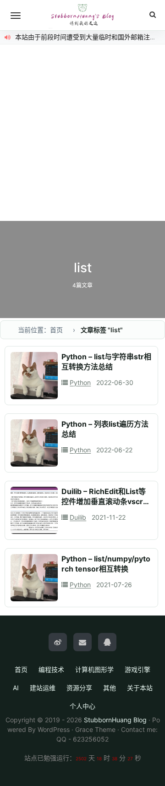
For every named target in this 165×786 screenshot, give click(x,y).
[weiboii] (58, 642)
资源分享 (79, 688)
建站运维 (42, 688)
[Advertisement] (82, 133)
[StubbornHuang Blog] (82, 15)
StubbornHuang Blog (115, 720)
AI (16, 688)
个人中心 (82, 706)
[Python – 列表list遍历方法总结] (34, 443)
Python (80, 382)
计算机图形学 (94, 669)
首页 (21, 669)
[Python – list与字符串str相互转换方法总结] (34, 375)
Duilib (78, 517)
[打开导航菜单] (16, 15)
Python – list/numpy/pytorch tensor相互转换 (105, 563)
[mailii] (82, 642)
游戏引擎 (137, 669)
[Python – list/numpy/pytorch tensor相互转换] (34, 577)
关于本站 (140, 688)
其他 (109, 688)
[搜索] (152, 14)
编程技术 (51, 669)
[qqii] (107, 642)
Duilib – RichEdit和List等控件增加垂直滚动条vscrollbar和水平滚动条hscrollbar (106, 506)
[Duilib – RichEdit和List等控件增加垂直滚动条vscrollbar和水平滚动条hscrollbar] (34, 510)
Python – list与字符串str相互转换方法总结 (106, 361)
